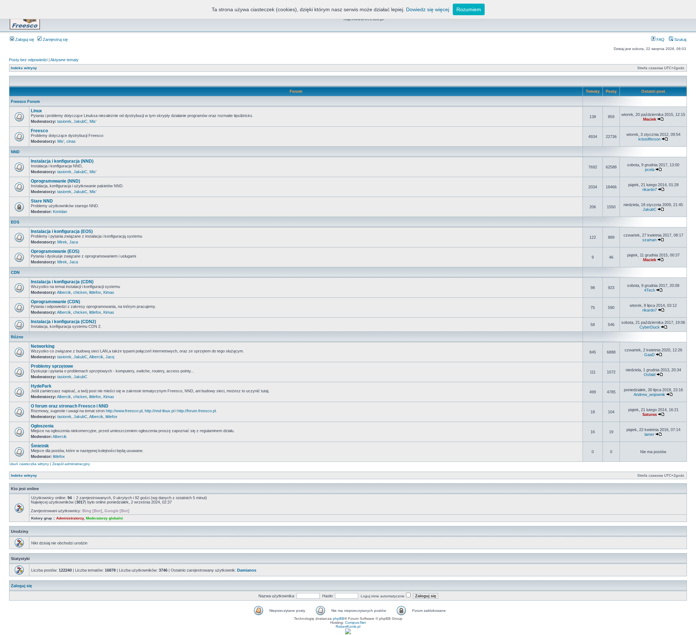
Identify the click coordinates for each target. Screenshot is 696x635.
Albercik (64, 292)
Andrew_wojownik (649, 394)
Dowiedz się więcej (427, 9)
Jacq (109, 357)
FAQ (659, 39)
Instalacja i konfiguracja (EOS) (62, 231)
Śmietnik (40, 445)
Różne (17, 337)
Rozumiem (468, 9)
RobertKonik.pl (348, 626)
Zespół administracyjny (71, 464)
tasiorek (64, 121)
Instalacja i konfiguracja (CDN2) (63, 321)
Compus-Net (355, 622)
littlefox (95, 292)
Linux (36, 110)
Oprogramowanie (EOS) (55, 251)
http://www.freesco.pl (124, 411)
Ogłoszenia (42, 426)
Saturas (649, 414)
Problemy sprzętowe (52, 366)
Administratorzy (70, 518)
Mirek (62, 242)
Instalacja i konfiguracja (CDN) (62, 281)
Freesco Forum (25, 101)
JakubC (80, 121)
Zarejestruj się (55, 39)
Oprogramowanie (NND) (55, 181)
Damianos (246, 570)
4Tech (649, 290)
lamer (649, 434)
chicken (80, 292)
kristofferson (649, 139)
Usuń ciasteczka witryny (29, 464)
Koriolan (60, 211)
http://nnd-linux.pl (159, 411)
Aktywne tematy (64, 60)
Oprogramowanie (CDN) (55, 301)
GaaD (649, 354)
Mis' (93, 121)
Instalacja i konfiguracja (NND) (62, 161)
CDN (15, 272)
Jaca (73, 242)
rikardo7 (649, 189)
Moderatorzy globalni (104, 518)
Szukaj (679, 39)
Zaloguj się (24, 39)
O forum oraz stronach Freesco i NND (69, 406)
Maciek (649, 119)
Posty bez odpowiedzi (28, 60)
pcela (649, 169)
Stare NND (42, 201)
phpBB (338, 619)
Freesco (39, 130)
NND (15, 152)
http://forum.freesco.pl (196, 411)
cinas (71, 141)
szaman (649, 240)
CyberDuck (649, 327)
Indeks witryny (24, 68)
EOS (15, 222)
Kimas (108, 292)
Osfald (649, 374)
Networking (42, 346)
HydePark (41, 386)
